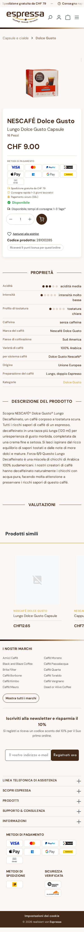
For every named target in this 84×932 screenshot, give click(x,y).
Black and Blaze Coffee (17, 664)
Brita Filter (9, 670)
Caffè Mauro (11, 687)
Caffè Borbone (12, 675)
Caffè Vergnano (54, 681)
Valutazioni (42, 504)
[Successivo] (78, 83)
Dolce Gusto (72, 382)
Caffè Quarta (52, 670)
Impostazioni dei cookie (42, 916)
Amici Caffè (10, 658)
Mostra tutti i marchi (21, 698)
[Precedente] (6, 83)
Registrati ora (65, 755)
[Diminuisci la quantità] (10, 219)
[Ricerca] (49, 17)
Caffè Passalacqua (56, 664)
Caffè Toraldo (53, 675)
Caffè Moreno (53, 658)
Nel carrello (41, 219)
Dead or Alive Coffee (57, 687)
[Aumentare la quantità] (30, 219)
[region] (42, 83)
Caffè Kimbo (11, 681)
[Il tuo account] (58, 17)
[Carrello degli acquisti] (67, 17)
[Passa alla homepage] (21, 17)
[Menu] (76, 17)
